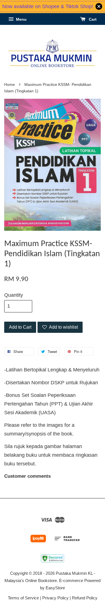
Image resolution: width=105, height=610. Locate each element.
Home (9, 85)
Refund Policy (84, 597)
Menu (21, 19)
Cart (92, 19)
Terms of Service (23, 597)
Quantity (13, 295)
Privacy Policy (55, 597)
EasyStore (55, 587)
